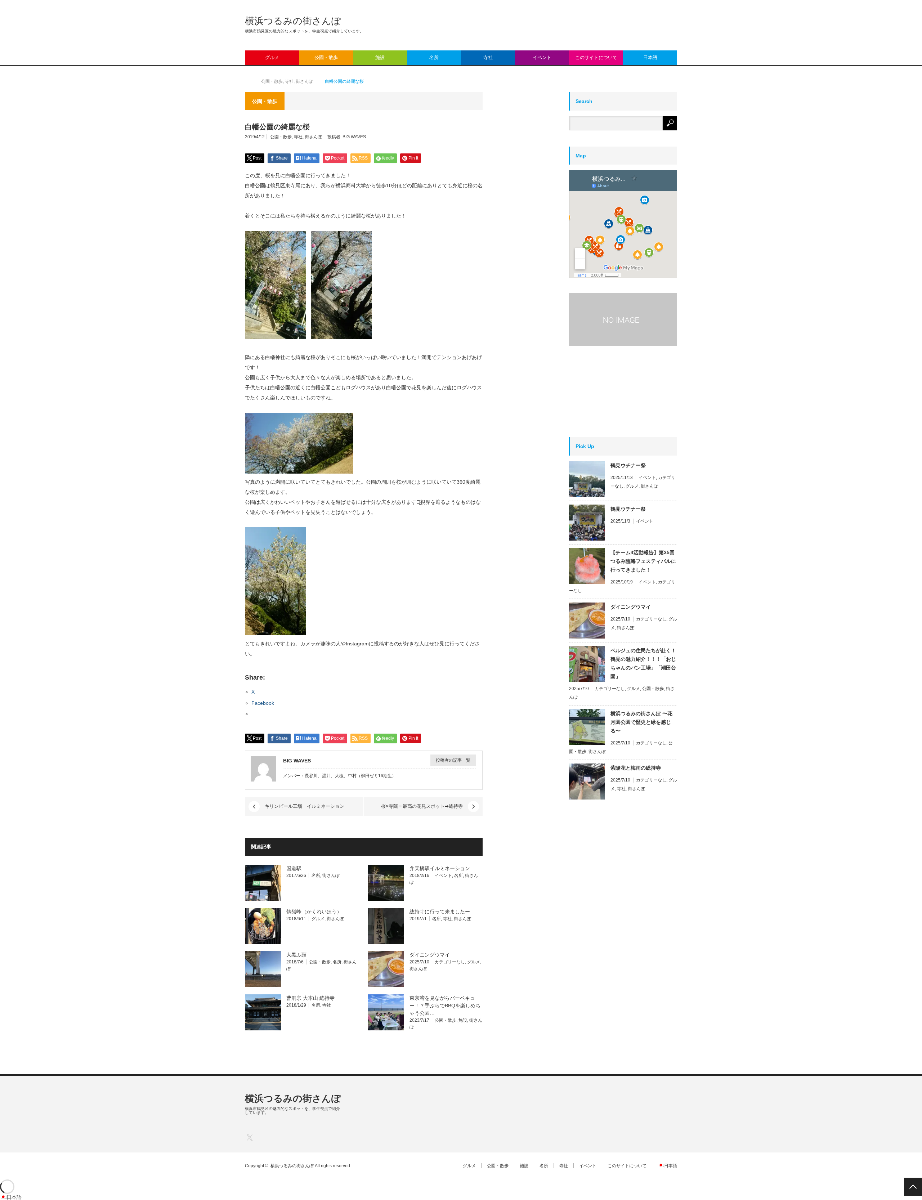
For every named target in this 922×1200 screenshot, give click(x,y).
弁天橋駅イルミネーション (439, 868)
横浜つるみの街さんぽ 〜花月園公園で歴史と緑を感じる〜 (641, 722)
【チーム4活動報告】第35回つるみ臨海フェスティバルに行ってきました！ (643, 561)
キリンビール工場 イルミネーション (304, 806)
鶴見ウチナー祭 (628, 465)
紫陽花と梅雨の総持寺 (635, 768)
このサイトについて (596, 57)
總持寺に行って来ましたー (439, 911)
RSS (292, 1137)
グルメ (272, 57)
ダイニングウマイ (429, 955)
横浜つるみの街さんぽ (293, 21)
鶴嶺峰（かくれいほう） (314, 911)
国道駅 (293, 868)
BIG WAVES (354, 136)
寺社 (488, 57)
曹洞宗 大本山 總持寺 (310, 998)
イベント (542, 57)
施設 (380, 57)
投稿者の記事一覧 (453, 760)
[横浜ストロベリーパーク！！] (623, 319)
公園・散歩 (326, 57)
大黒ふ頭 (296, 955)
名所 (434, 57)
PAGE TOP (913, 1187)
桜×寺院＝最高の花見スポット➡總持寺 (422, 806)
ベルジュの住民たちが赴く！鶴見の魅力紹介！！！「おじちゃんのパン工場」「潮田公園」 (643, 663)
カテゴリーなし (450, 961)
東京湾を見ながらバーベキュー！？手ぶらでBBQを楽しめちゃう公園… (444, 1005)
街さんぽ (313, 136)
